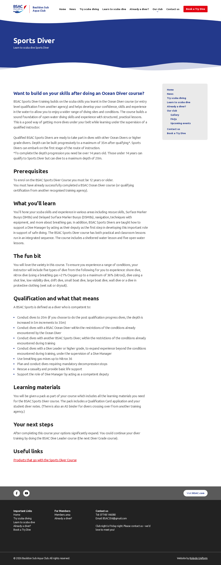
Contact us (173, 9)
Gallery (175, 114)
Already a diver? (139, 9)
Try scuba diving (89, 9)
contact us (137, 525)
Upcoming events (181, 123)
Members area (62, 514)
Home (62, 9)
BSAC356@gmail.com (115, 518)
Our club (158, 9)
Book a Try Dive (22, 529)
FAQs (174, 119)
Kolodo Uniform (199, 558)
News (72, 9)
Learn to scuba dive (114, 9)
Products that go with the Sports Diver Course (45, 460)
